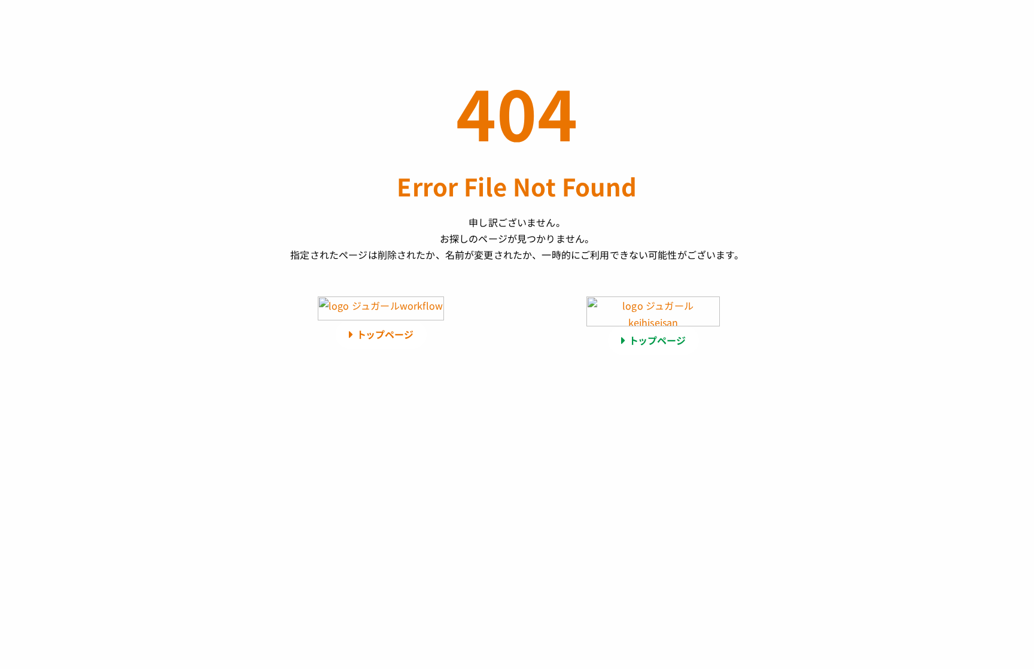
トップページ (385, 334)
